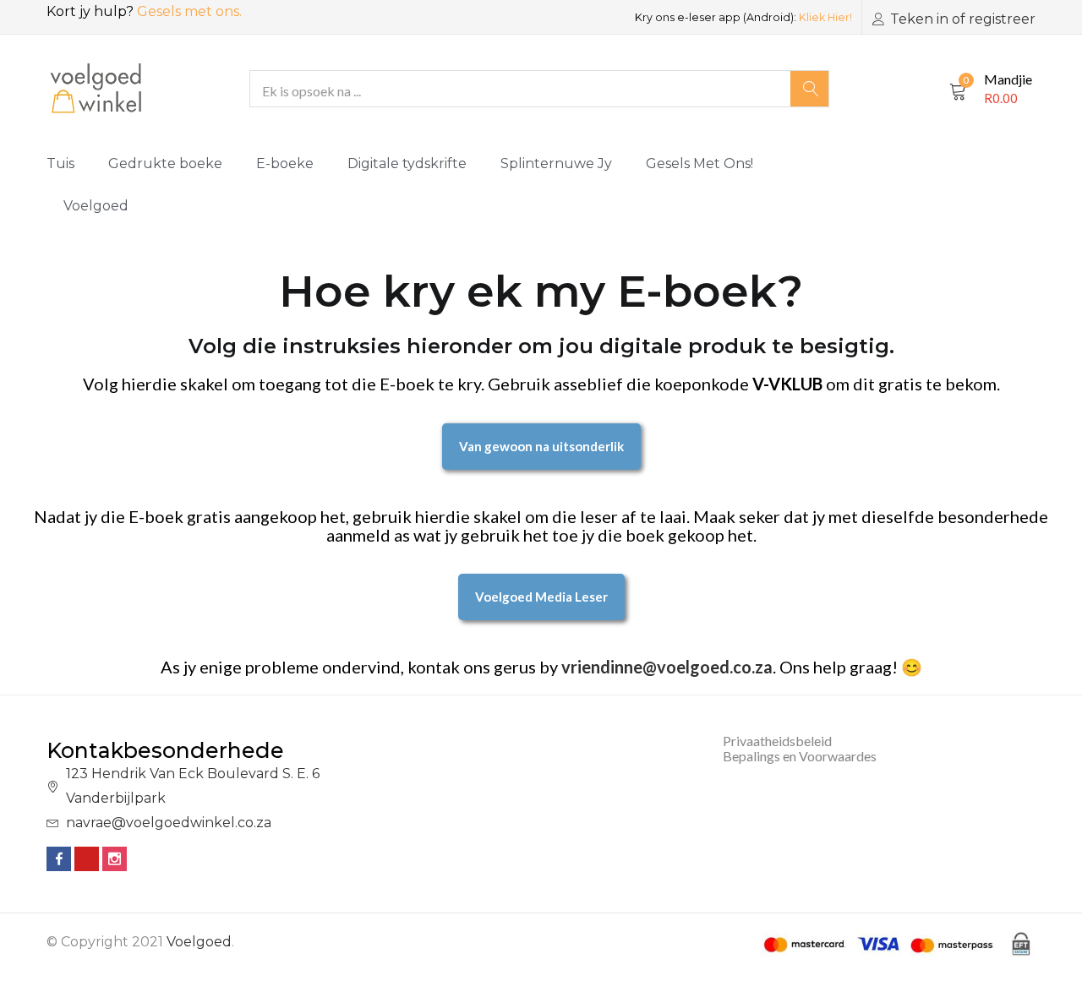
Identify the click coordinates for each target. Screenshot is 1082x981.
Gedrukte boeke (165, 163)
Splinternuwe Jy (556, 163)
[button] (990, 88)
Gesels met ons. (189, 11)
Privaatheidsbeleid (777, 741)
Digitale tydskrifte (407, 163)
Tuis (60, 163)
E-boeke (285, 163)
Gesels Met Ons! (699, 163)
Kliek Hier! (825, 17)
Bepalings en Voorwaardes (800, 756)
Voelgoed (95, 206)
